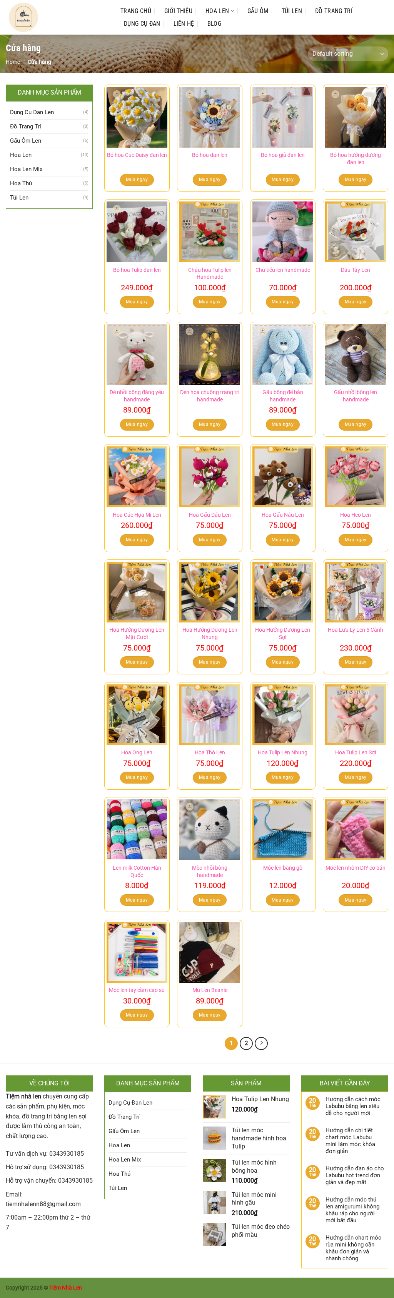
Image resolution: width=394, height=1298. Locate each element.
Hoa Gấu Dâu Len (210, 515)
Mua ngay (137, 179)
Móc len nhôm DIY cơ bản (356, 868)
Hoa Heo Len (355, 515)
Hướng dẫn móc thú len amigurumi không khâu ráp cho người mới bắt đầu (352, 1210)
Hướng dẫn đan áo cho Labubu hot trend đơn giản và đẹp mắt (355, 1175)
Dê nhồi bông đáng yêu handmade (137, 396)
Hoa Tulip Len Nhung (282, 752)
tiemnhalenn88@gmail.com (43, 1204)
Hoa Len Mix (26, 169)
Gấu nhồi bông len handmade (355, 396)
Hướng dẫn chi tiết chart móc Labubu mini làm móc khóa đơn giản (350, 1141)
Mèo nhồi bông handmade (209, 872)
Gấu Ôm (258, 11)
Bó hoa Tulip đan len (137, 270)
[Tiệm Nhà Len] (55, 17)
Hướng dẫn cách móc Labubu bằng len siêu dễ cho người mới (353, 1106)
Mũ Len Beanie (209, 990)
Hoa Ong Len (136, 752)
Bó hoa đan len (209, 155)
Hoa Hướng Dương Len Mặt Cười (136, 634)
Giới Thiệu (178, 11)
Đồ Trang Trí (333, 11)
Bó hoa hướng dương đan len (355, 159)
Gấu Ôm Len (25, 140)
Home (13, 62)
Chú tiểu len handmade (282, 270)
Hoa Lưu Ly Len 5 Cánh (355, 630)
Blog (214, 23)
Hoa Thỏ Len (210, 752)
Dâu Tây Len (355, 270)
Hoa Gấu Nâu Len (283, 515)
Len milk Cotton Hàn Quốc (137, 872)
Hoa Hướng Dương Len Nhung (209, 634)
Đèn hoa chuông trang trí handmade (209, 396)
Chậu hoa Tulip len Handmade (210, 274)
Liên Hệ (184, 23)
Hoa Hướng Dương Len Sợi (282, 634)
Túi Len (292, 11)
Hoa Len (217, 11)
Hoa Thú (21, 183)
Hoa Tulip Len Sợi (355, 752)
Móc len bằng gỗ (282, 868)
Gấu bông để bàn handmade (282, 396)
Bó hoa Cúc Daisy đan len (137, 155)
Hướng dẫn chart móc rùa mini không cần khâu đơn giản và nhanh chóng (353, 1248)
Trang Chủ (135, 11)
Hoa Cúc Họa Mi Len (137, 515)
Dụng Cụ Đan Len (32, 112)
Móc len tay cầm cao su (137, 990)
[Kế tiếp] (261, 1043)
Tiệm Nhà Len (65, 1288)
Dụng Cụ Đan (142, 23)
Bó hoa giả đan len (283, 155)
